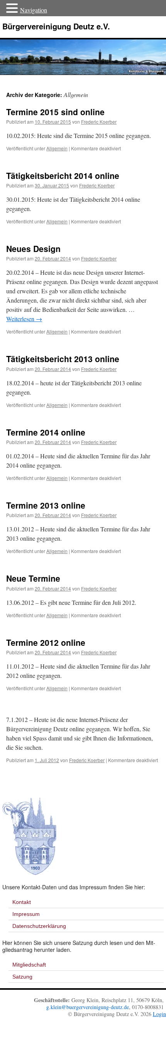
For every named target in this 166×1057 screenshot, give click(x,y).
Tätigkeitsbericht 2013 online (62, 358)
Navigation (33, 10)
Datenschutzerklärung (39, 926)
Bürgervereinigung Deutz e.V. (56, 26)
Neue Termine (33, 578)
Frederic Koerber (99, 121)
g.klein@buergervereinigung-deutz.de (87, 1007)
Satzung (22, 977)
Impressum (26, 914)
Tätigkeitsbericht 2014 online (62, 175)
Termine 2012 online (45, 642)
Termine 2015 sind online (55, 111)
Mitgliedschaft (29, 965)
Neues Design (33, 248)
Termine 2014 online (45, 432)
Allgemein (57, 148)
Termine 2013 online (45, 505)
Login (159, 1014)
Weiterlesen (24, 319)
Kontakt (21, 902)
